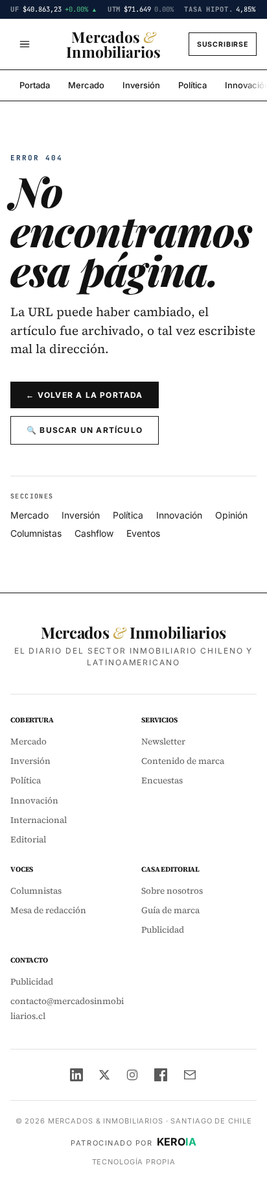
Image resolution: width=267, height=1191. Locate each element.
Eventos (143, 533)
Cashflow (94, 533)
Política (192, 85)
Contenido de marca (182, 761)
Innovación (179, 515)
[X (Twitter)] (104, 1075)
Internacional (38, 820)
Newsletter (163, 741)
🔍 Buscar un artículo (85, 430)
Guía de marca (170, 910)
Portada (34, 85)
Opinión (231, 515)
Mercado (86, 85)
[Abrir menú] (24, 44)
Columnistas (36, 533)
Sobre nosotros (172, 891)
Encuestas (162, 780)
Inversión (141, 85)
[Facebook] (160, 1074)
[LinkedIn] (76, 1074)
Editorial (28, 839)
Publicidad (162, 930)
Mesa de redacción (48, 910)
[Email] (190, 1075)
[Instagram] (132, 1074)
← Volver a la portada (84, 395)
